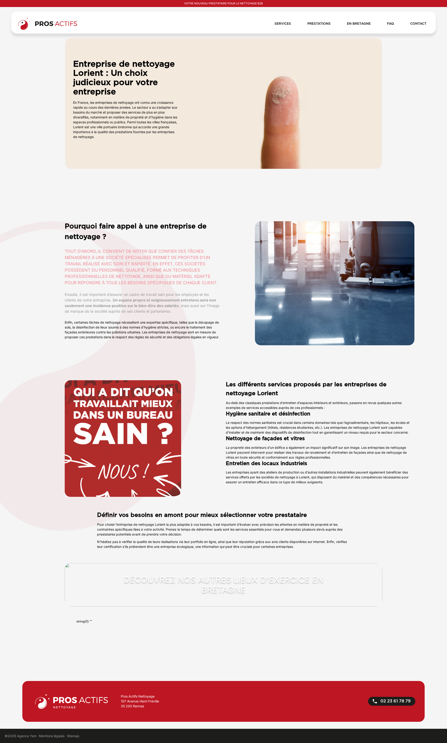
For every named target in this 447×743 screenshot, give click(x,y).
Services (282, 23)
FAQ (390, 23)
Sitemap (73, 736)
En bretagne (359, 23)
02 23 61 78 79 (395, 701)
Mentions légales (51, 736)
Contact (418, 23)
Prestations (319, 23)
